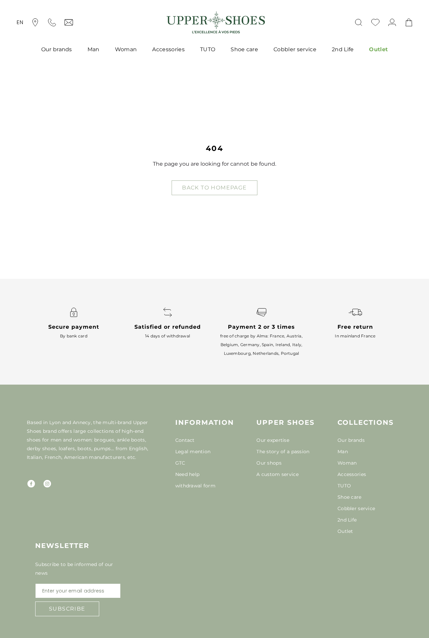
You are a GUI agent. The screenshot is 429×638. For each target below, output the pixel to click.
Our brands (56, 49)
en (20, 22)
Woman (126, 49)
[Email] (68, 22)
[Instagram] (47, 483)
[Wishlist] (375, 22)
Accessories (168, 49)
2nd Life (343, 49)
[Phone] (52, 22)
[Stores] (35, 22)
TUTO (207, 49)
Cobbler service (294, 49)
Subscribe (67, 609)
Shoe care (244, 49)
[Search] (358, 22)
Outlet (378, 49)
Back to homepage (214, 187)
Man (93, 49)
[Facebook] (31, 483)
